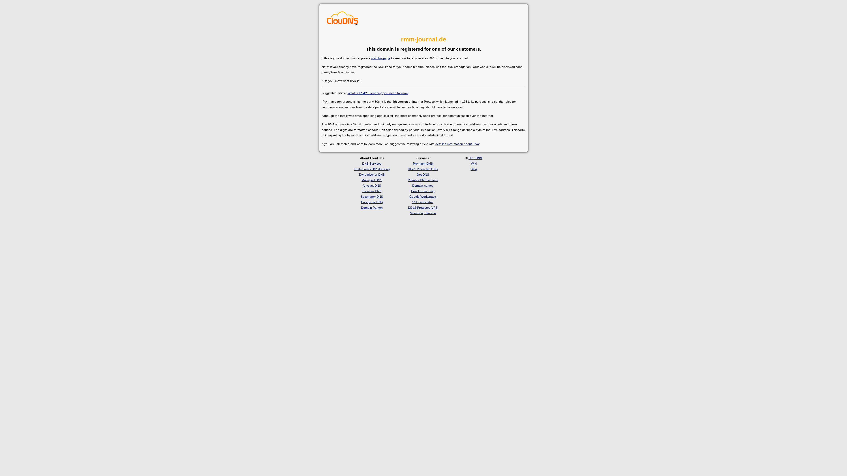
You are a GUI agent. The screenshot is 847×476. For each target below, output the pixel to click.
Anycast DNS (372, 185)
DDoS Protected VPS (422, 207)
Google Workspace (422, 196)
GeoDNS (423, 174)
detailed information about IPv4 (457, 144)
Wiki (474, 163)
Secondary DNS (372, 196)
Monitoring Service (423, 213)
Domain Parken (372, 207)
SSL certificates (422, 202)
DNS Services (371, 163)
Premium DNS (423, 163)
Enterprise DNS (372, 202)
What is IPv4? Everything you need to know (378, 93)
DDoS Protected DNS (423, 169)
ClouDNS (475, 158)
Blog (474, 169)
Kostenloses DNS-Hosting (372, 169)
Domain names (422, 185)
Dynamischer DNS (372, 174)
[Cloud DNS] (342, 19)
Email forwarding (423, 191)
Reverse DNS (371, 191)
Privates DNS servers (423, 180)
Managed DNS (372, 180)
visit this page (380, 58)
